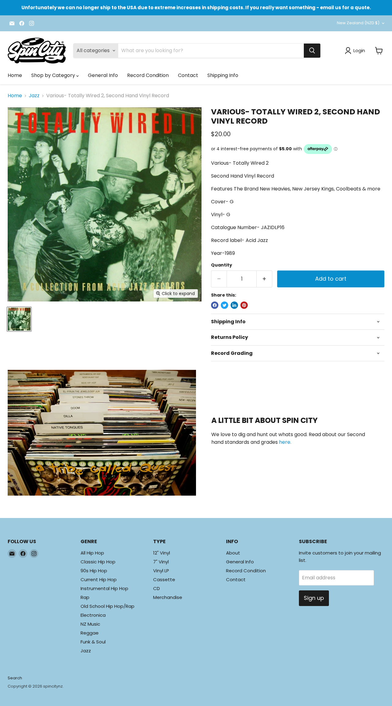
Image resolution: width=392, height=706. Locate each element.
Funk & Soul (93, 642)
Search (15, 678)
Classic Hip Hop (98, 561)
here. (285, 442)
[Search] (312, 51)
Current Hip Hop (99, 579)
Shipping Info (222, 75)
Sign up (314, 598)
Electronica (93, 615)
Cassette (164, 579)
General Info (103, 75)
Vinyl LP (161, 570)
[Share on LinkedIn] (234, 305)
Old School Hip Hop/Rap (107, 606)
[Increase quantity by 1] (264, 279)
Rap (85, 597)
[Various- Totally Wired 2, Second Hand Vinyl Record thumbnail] (19, 319)
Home (15, 75)
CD (156, 588)
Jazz (34, 95)
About (233, 553)
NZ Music (90, 624)
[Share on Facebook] (214, 305)
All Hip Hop (92, 553)
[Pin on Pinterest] (244, 305)
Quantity (221, 265)
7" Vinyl (161, 561)
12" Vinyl (161, 553)
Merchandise (167, 597)
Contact (188, 75)
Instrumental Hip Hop (104, 588)
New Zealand (358, 23)
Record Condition (148, 75)
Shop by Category (53, 75)
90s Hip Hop (94, 570)
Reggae (90, 633)
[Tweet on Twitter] (224, 305)
